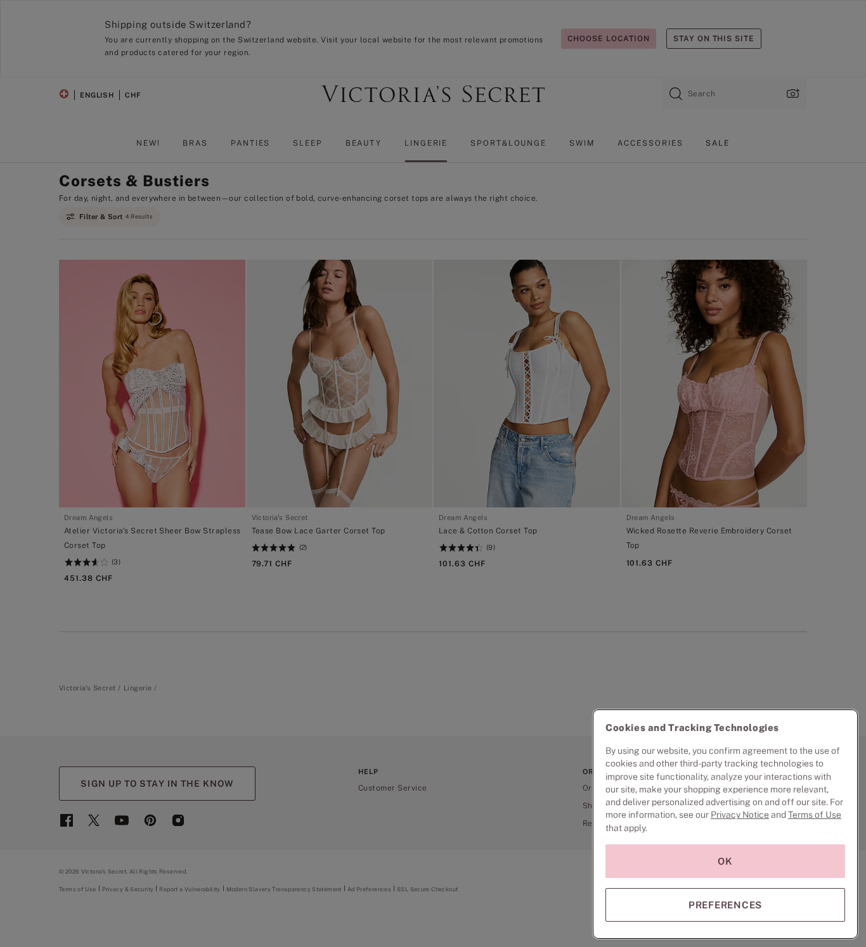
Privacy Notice (740, 815)
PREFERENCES (725, 904)
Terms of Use (814, 815)
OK (725, 861)
